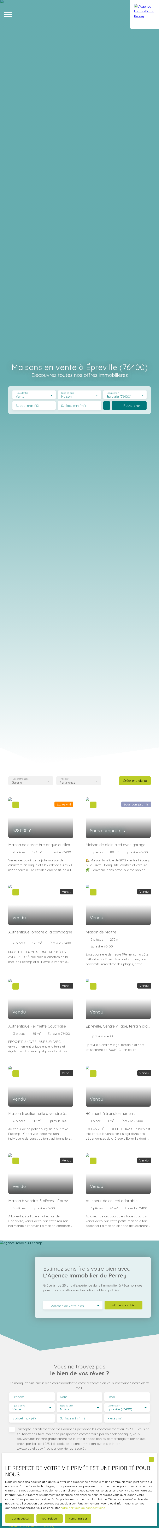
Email (111, 1397)
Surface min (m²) (73, 406)
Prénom (18, 1397)
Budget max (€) (27, 406)
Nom (63, 1397)
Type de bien (67, 393)
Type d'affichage (20, 779)
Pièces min (115, 1418)
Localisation (112, 393)
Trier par (63, 779)
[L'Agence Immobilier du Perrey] (144, 14)
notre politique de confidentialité (82, 1508)
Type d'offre (22, 393)
